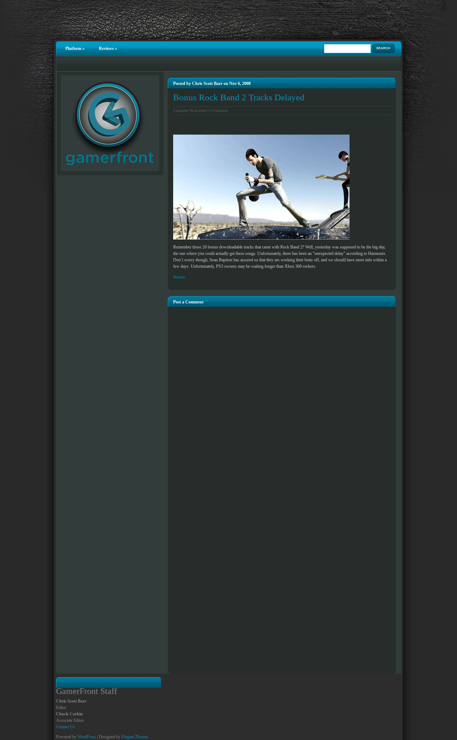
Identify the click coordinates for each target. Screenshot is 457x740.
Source (179, 277)
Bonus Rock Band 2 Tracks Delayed (239, 97)
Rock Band (198, 110)
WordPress (86, 736)
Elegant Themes (134, 736)
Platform (75, 48)
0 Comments (218, 110)
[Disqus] (282, 396)
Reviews (108, 48)
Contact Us (65, 726)
